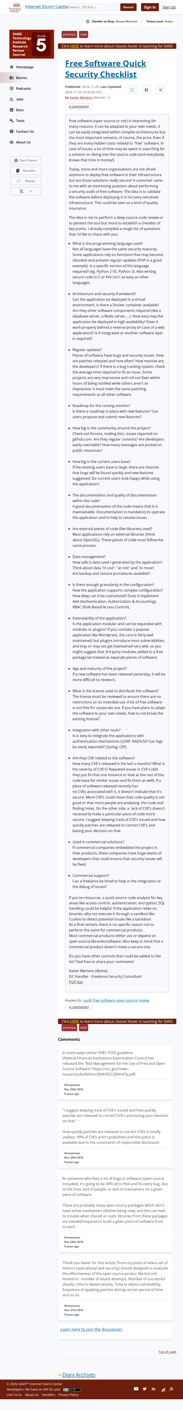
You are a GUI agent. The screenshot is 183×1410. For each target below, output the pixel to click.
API (46, 1389)
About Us (23, 142)
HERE (74, 46)
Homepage (25, 66)
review (143, 1000)
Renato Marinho (126, 21)
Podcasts (23, 88)
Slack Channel (28, 160)
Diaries (21, 77)
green (169, 21)
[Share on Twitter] (160, 90)
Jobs (19, 99)
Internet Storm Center (47, 6)
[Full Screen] (132, 90)
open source (126, 1000)
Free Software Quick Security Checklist (105, 69)
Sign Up (169, 7)
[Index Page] (14, 7)
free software (104, 1000)
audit (87, 1000)
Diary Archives (78, 1374)
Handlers (48, 1395)
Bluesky (30, 181)
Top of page (167, 1352)
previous (69, 34)
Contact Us (25, 131)
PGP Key (76, 982)
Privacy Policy (68, 1395)
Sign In (150, 7)
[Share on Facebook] (146, 90)
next (83, 34)
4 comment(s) (79, 106)
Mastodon (29, 171)
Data (20, 109)
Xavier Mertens (81, 97)
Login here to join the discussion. (91, 1329)
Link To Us (14, 1395)
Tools (20, 120)
